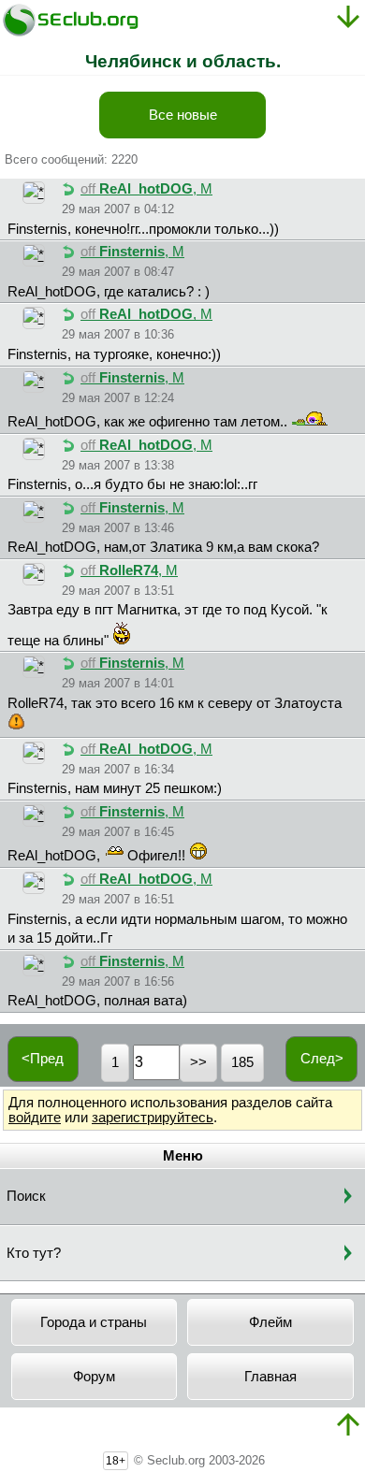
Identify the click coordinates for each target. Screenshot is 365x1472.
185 (242, 1062)
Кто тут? (34, 1253)
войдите (34, 1117)
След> (321, 1058)
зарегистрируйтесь (152, 1117)
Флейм (270, 1322)
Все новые (183, 115)
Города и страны (93, 1322)
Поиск (26, 1196)
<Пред (43, 1058)
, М (146, 188)
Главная (270, 1376)
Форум (94, 1376)
